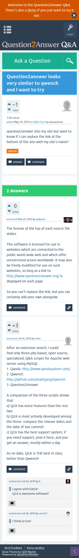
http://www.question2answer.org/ (33, 276)
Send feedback (13, 548)
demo (31, 10)
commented (15, 481)
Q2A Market (29, 551)
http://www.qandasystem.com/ (46, 369)
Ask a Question (32, 61)
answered (12, 219)
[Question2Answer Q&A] (39, 42)
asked (10, 122)
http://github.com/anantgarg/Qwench (36, 379)
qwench (12, 151)
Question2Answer (28, 554)
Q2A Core (39, 122)
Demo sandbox (36, 548)
